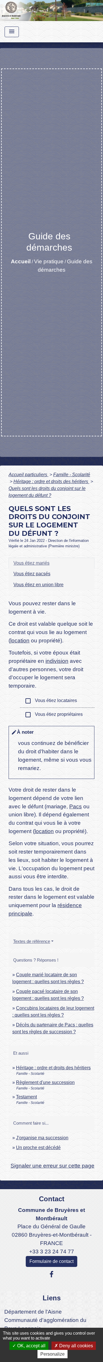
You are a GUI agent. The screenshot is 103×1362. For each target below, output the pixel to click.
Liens (52, 1298)
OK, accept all (30, 1345)
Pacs (75, 806)
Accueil (21, 261)
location (19, 641)
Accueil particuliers (28, 474)
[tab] (51, 563)
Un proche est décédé (38, 1147)
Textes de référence (31, 941)
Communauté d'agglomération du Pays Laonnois (45, 1324)
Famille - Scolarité (71, 474)
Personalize (52, 1354)
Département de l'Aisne (33, 1312)
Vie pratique (49, 261)
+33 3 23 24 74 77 (51, 1251)
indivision (56, 661)
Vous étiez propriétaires (54, 714)
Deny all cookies (75, 1345)
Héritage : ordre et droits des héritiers (51, 481)
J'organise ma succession (42, 1137)
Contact (51, 1199)
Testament (26, 1096)
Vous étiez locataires (51, 700)
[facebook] (51, 1274)
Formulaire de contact (51, 1261)
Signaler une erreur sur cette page (52, 1166)
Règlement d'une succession (45, 1082)
